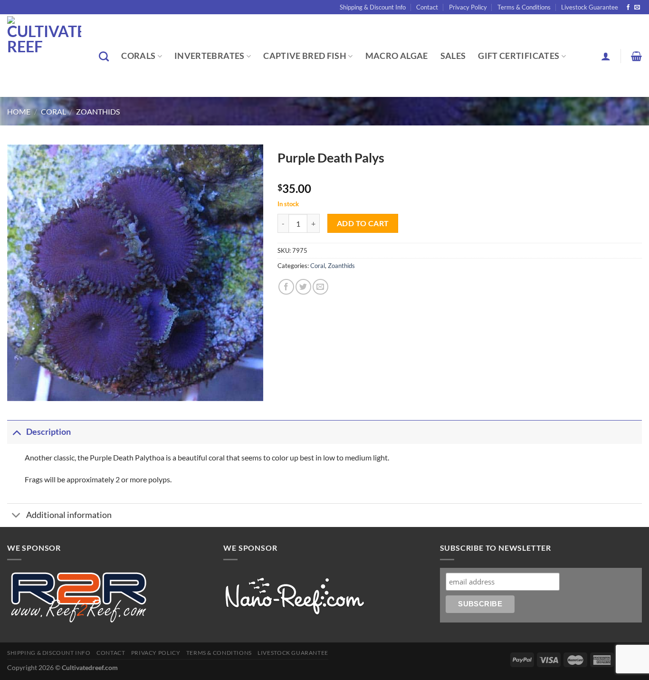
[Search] (104, 56)
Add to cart (363, 223)
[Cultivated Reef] (46, 55)
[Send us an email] (637, 7)
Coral (53, 111)
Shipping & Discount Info (373, 7)
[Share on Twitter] (303, 287)
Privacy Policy (468, 7)
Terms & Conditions (524, 7)
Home (18, 111)
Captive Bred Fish (304, 56)
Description (48, 432)
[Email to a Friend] (320, 287)
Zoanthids (98, 111)
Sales (453, 56)
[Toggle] (16, 431)
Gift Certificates (518, 56)
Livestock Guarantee (589, 7)
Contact (427, 7)
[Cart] (636, 56)
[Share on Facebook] (286, 287)
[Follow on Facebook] (628, 7)
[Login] (606, 56)
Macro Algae (396, 56)
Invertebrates (209, 56)
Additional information (69, 515)
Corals (138, 56)
